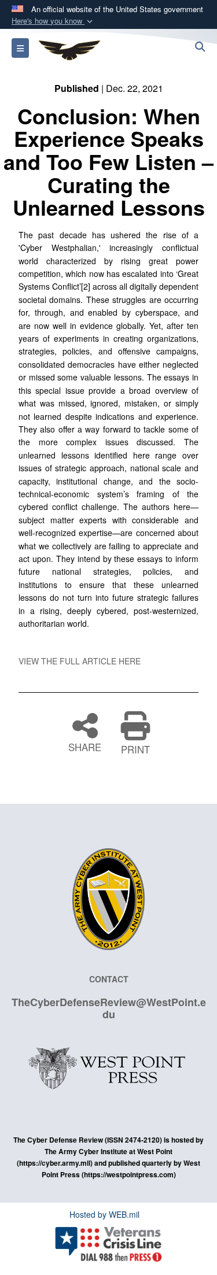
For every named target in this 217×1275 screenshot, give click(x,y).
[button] (53, 21)
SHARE (84, 746)
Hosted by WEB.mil (104, 1214)
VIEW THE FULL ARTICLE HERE (80, 661)
